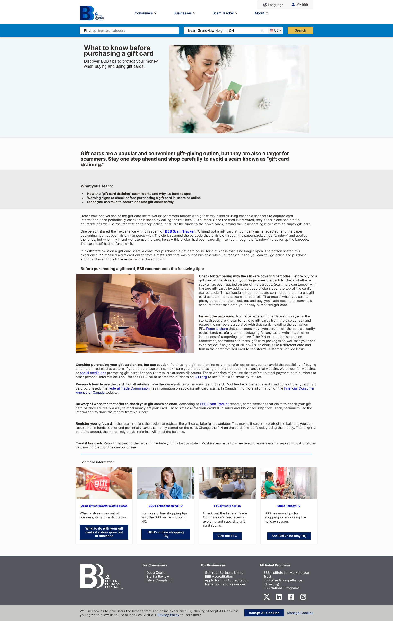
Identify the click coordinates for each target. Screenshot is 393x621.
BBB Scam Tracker (214, 404)
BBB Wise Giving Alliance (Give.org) (282, 582)
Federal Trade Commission (129, 388)
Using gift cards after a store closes (104, 505)
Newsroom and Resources (225, 584)
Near (192, 30)
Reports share (217, 328)
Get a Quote (155, 572)
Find (87, 30)
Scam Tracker (223, 13)
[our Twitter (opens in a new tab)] (266, 599)
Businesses (183, 13)
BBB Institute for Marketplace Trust (286, 574)
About (259, 13)
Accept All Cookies (264, 613)
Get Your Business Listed (224, 572)
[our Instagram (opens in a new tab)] (303, 599)
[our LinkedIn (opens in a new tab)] (279, 599)
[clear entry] (263, 30)
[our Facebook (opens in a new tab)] (291, 599)
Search (300, 30)
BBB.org (201, 377)
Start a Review (157, 576)
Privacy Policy (168, 615)
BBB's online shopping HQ (166, 505)
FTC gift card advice (227, 505)
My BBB (302, 4)
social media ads (93, 373)
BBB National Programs (281, 588)
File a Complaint (159, 580)
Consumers (144, 13)
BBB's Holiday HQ (288, 505)
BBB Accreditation (219, 576)
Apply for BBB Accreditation (226, 580)
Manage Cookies (300, 613)
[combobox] (136, 30)
